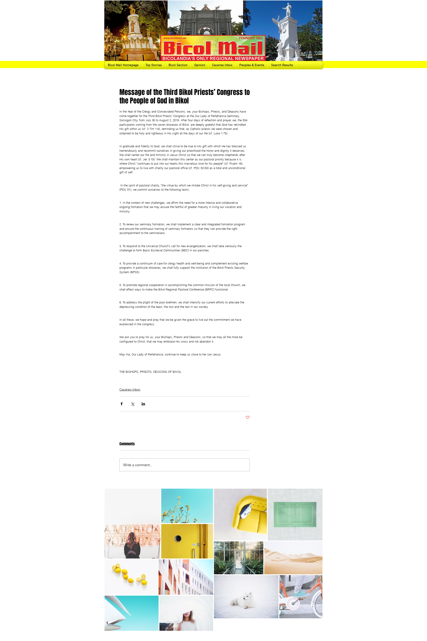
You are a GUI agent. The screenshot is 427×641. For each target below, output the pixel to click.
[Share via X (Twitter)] (132, 404)
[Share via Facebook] (121, 404)
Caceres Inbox (129, 389)
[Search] (317, 34)
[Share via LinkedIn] (143, 404)
